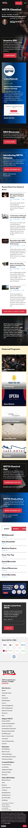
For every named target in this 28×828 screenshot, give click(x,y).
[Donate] (14, 596)
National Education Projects (9, 756)
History (4, 695)
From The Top (9, 387)
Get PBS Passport (6, 733)
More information (12, 169)
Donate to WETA (6, 721)
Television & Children (7, 759)
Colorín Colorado (6, 787)
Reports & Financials (7, 710)
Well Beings (5, 800)
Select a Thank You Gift (7, 736)
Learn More (10, 55)
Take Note (7, 456)
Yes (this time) (14, 111)
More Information (12, 510)
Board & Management (7, 708)
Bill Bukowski (8, 535)
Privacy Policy (5, 805)
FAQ (3, 715)
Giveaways (4, 774)
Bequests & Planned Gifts (8, 731)
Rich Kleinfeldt (8, 541)
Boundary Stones (6, 780)
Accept (24, 826)
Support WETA (7, 719)
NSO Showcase (9, 369)
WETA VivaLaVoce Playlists (10, 516)
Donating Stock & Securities (9, 728)
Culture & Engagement (7, 705)
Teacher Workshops (7, 754)
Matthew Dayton (9, 548)
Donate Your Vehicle (7, 726)
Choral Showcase (10, 439)
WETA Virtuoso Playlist (9, 175)
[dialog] (14, 819)
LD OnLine (4, 790)
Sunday (6, 529)
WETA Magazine (6, 700)
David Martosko (9, 561)
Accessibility (5, 808)
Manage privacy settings (14, 113)
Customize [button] (3, 826)
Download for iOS (12, 482)
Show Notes (9, 118)
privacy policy (7, 823)
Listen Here (10, 142)
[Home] (5, 3)
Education (5, 747)
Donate (18, 3)
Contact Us (5, 683)
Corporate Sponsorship (8, 741)
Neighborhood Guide (7, 769)
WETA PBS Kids (6, 749)
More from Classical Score (14, 311)
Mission (4, 690)
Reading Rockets (6, 792)
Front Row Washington (12, 421)
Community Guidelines (8, 803)
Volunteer (4, 743)
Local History (5, 767)
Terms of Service (6, 806)
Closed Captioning (6, 810)
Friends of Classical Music (8, 723)
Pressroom (4, 713)
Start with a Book (6, 797)
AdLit (3, 782)
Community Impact (6, 693)
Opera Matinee (9, 404)
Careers (4, 703)
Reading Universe (6, 795)
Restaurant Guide (6, 772)
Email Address (8, 619)
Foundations (5, 738)
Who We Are (6, 688)
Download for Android (13, 487)
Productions (5, 698)
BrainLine (4, 785)
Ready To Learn (6, 751)
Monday (16, 529)
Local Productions (6, 764)
